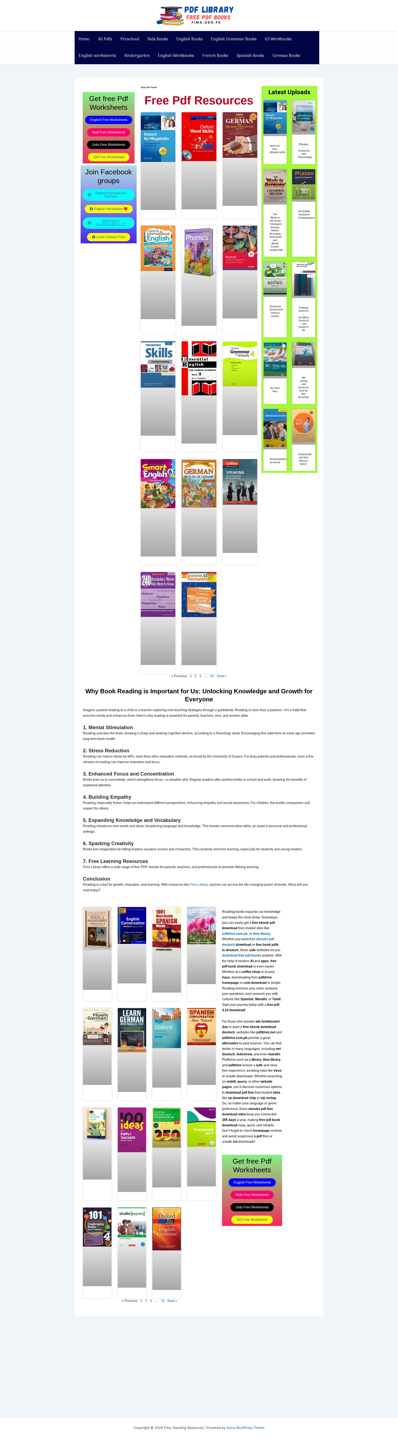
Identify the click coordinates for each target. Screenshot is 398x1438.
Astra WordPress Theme (245, 1428)
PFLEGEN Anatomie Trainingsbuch (306, 214)
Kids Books (158, 39)
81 (212, 676)
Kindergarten (137, 56)
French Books (215, 56)
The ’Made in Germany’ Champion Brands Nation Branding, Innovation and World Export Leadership (276, 232)
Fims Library (199, 884)
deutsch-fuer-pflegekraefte (277, 149)
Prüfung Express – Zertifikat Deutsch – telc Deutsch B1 (303, 319)
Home (84, 39)
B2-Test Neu (275, 390)
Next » (222, 676)
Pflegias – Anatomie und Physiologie (305, 151)
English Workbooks (176, 56)
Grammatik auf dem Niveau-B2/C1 (305, 459)
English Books (189, 39)
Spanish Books (250, 56)
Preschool (129, 39)
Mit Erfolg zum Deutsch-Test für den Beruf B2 (303, 387)
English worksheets (97, 56)
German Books (286, 56)
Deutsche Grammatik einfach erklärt (276, 311)
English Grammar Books (234, 39)
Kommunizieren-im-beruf (279, 461)
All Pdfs (105, 39)
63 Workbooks (278, 39)
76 (163, 1301)
